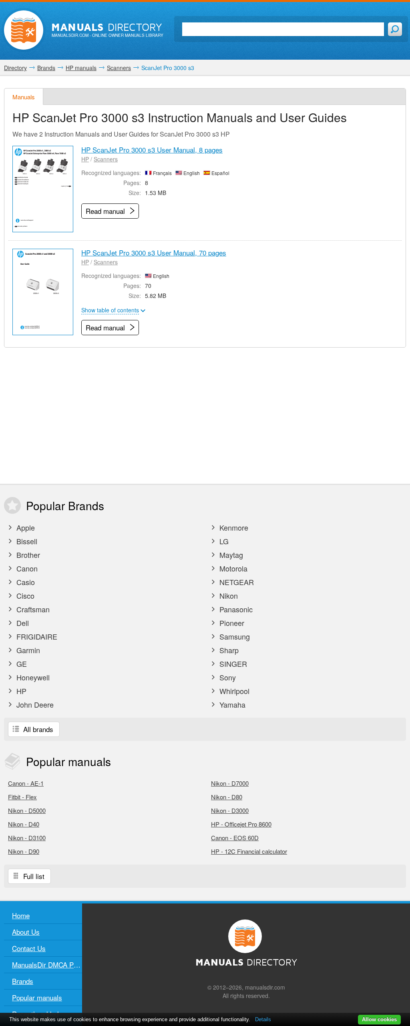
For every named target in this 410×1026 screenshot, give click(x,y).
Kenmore (232, 527)
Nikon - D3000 (230, 810)
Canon (26, 568)
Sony (226, 677)
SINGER (232, 663)
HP (85, 159)
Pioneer (230, 623)
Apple (24, 527)
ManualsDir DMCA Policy (47, 965)
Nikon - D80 (226, 797)
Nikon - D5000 (27, 810)
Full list (32, 876)
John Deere (34, 704)
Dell (21, 623)
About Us (26, 932)
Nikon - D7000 (230, 783)
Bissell (25, 541)
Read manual (106, 211)
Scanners (106, 159)
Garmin (27, 650)
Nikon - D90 (23, 851)
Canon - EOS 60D (235, 837)
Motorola (232, 568)
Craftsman (32, 609)
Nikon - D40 (23, 824)
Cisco (24, 595)
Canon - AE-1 (26, 783)
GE (20, 663)
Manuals (23, 97)
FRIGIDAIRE (35, 636)
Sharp (228, 650)
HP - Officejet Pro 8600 (241, 824)
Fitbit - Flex (22, 797)
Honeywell (32, 677)
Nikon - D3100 (27, 837)
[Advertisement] (205, 416)
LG (223, 541)
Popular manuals (37, 997)
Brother (27, 554)
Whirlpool (233, 691)
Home (21, 915)
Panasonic (235, 609)
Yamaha (231, 704)
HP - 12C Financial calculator (249, 851)
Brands (22, 981)
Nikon (227, 595)
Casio (24, 582)
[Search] (395, 29)
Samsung (233, 636)
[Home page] (24, 30)
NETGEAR (235, 582)
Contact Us (29, 948)
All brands (37, 729)
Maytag (230, 554)
